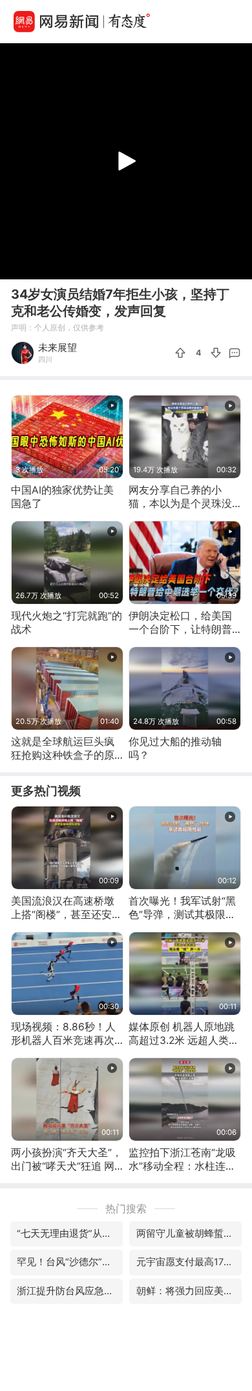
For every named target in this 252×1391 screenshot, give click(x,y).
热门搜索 (126, 1209)
